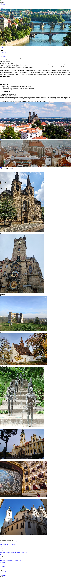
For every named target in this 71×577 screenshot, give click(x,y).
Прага (1, 167)
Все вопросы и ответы (3, 562)
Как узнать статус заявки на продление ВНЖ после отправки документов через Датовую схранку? (12, 549)
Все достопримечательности (3, 537)
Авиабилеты (3, 5)
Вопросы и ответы (3, 3)
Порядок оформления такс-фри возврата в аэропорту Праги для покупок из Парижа (10, 560)
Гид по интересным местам (4, 565)
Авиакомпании (3, 566)
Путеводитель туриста (4, 52)
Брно (0, 139)
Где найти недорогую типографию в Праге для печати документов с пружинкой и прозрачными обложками (13, 552)
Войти (2, 8)
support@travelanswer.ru (4, 575)
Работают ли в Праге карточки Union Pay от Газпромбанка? (7, 544)
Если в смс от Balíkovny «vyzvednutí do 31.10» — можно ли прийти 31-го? (9, 557)
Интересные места (3, 53)
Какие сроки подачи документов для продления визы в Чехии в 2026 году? (9, 541)
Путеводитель (3, 4)
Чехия (1, 543)
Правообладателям (3, 571)
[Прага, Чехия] (35, 166)
